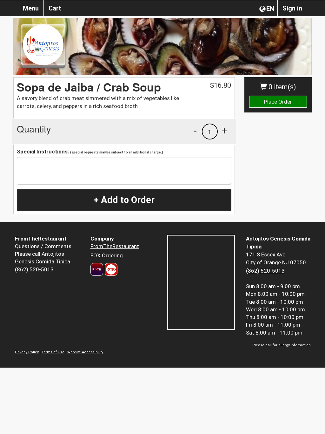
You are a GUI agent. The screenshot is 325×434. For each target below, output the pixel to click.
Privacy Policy (27, 352)
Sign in (292, 8)
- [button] (195, 131)
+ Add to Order (124, 199)
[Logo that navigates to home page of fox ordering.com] (110, 269)
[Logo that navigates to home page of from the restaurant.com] (96, 269)
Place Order (278, 101)
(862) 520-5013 (34, 269)
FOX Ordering (106, 255)
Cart (55, 8)
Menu (31, 8)
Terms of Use (53, 352)
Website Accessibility (85, 352)
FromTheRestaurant (114, 246)
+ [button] (224, 131)
